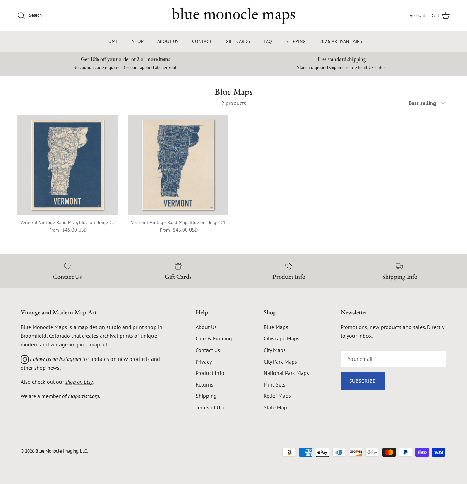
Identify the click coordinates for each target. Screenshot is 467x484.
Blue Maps (276, 327)
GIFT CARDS (238, 41)
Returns (204, 384)
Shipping (206, 395)
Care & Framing (214, 338)
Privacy (204, 361)
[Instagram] (25, 358)
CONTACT (202, 41)
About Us (206, 327)
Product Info (210, 372)
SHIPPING (296, 41)
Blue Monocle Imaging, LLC (61, 451)
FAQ (268, 41)
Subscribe (362, 381)
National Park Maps (286, 372)
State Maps (277, 407)
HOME (111, 41)
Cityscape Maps (281, 338)
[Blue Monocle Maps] (233, 16)
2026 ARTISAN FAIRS (340, 41)
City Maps (275, 349)
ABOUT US (167, 41)
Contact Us (208, 349)
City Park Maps (280, 361)
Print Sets (274, 384)
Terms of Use (210, 407)
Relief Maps (277, 395)
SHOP (138, 41)
